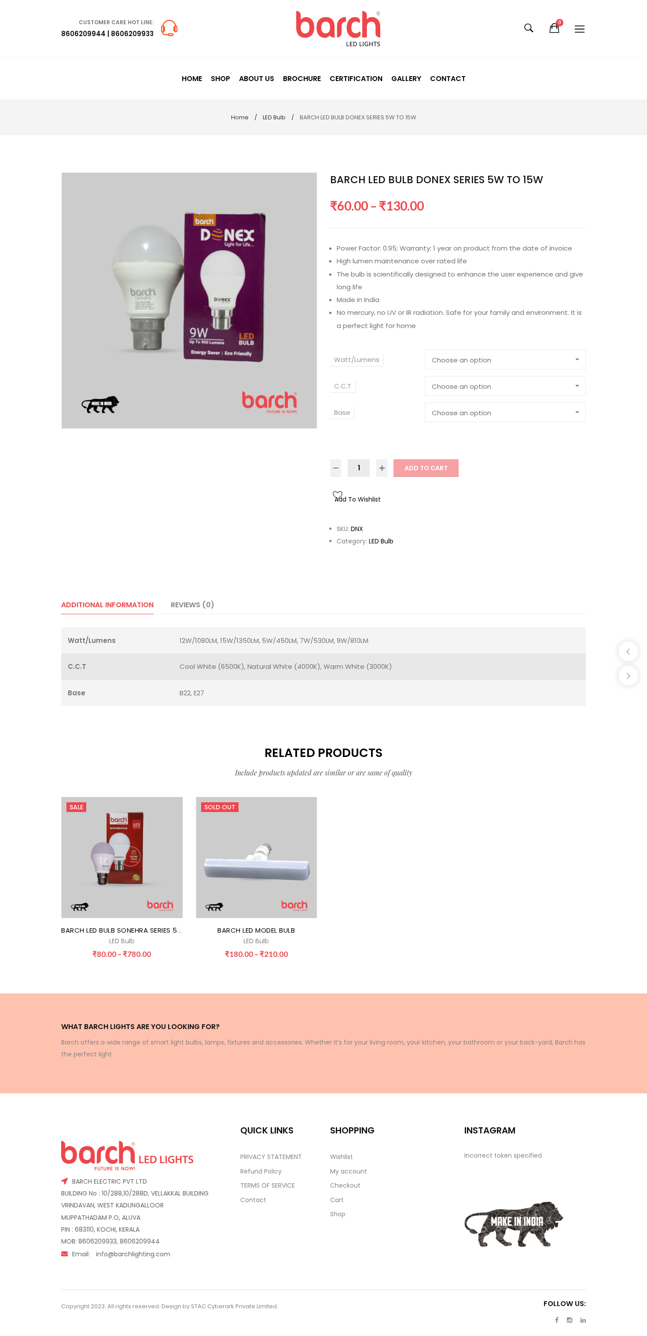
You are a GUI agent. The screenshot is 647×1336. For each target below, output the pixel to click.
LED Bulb (274, 117)
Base (342, 412)
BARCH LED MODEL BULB (256, 930)
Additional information (107, 605)
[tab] (107, 605)
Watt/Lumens (356, 359)
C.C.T (342, 386)
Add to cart (426, 468)
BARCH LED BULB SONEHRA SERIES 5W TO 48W (137, 930)
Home (240, 117)
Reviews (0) (192, 605)
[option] (189, 300)
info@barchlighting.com (133, 1254)
